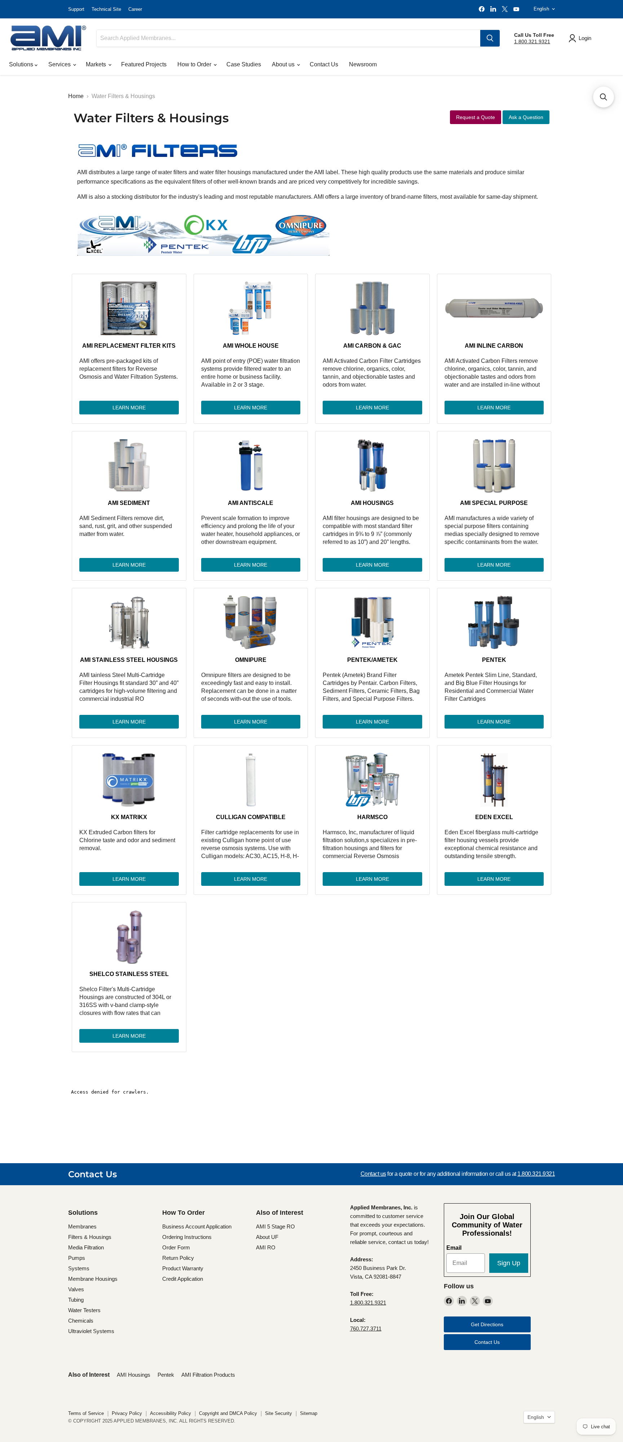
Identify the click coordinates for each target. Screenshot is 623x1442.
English (541, 9)
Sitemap (308, 1413)
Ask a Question (526, 117)
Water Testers (84, 1310)
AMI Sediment (129, 503)
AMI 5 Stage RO (275, 1226)
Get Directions (487, 1324)
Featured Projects (144, 64)
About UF (267, 1237)
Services (60, 64)
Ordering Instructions (187, 1237)
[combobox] (288, 38)
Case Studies (243, 64)
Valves (76, 1289)
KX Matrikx (129, 817)
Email (453, 1248)
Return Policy (178, 1258)
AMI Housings (372, 503)
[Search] (490, 38)
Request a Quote (475, 117)
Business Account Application (196, 1226)
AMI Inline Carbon (494, 346)
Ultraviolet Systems (91, 1331)
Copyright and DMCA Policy (228, 1413)
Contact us (373, 1174)
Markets (96, 64)
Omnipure (250, 660)
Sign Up (508, 1263)
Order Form (176, 1247)
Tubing (76, 1300)
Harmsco (372, 817)
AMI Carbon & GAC (372, 346)
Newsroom (363, 64)
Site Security (278, 1413)
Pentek (494, 660)
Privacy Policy (127, 1413)
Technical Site (106, 9)
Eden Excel (494, 817)
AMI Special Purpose (494, 503)
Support (76, 9)
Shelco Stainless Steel (129, 974)
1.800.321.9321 (532, 41)
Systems (78, 1268)
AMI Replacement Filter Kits (129, 346)
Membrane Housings (93, 1279)
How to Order (195, 64)
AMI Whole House (251, 346)
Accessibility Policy (170, 1413)
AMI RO (265, 1247)
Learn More (129, 407)
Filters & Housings (89, 1237)
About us (284, 64)
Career (135, 9)
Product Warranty (182, 1268)
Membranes (82, 1226)
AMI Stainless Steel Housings (129, 660)
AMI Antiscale (250, 503)
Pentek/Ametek (372, 660)
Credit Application (182, 1279)
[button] (603, 97)
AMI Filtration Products (208, 1375)
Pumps (76, 1258)
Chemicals (80, 1321)
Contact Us (324, 64)
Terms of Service (86, 1413)
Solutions (22, 64)
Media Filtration (86, 1247)
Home (76, 96)
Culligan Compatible (251, 817)
